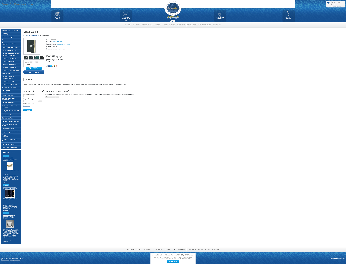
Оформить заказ (336, 6)
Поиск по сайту (169, 25)
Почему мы (217, 25)
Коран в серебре (58, 41)
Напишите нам (147, 25)
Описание (29, 79)
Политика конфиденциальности (10, 260)
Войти (40, 101)
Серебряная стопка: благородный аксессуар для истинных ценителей (10, 159)
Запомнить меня (29, 103)
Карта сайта (181, 25)
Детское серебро (57, 18)
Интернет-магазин (204, 25)
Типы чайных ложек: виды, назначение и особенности (10, 187)
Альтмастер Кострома (63, 44)
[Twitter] (51, 66)
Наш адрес (158, 25)
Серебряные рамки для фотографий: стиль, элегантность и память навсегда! (9, 216)
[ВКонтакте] (49, 66)
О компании (129, 25)
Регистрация (26, 106)
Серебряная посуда (288, 18)
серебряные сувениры (220, 18)
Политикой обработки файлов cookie (181, 258)
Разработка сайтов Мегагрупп (337, 258)
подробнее (5, 182)
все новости (12, 152)
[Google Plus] (56, 66)
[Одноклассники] (53, 66)
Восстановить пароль (52, 97)
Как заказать (191, 25)
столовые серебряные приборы (126, 19)
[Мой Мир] (55, 66)
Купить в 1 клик (34, 72)
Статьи (138, 25)
